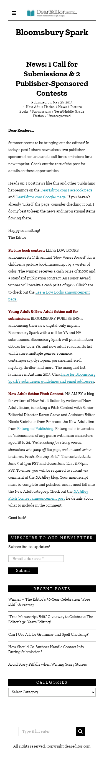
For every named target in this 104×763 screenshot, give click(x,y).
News (62, 107)
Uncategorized (59, 116)
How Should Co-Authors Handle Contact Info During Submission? (46, 649)
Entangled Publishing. (35, 428)
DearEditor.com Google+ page (41, 197)
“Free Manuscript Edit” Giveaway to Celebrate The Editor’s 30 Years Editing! (50, 619)
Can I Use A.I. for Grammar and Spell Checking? (48, 634)
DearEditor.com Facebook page (66, 190)
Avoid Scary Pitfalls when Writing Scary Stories (47, 664)
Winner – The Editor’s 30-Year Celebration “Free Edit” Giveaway (49, 602)
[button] (80, 731)
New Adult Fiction (40, 107)
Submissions (41, 111)
